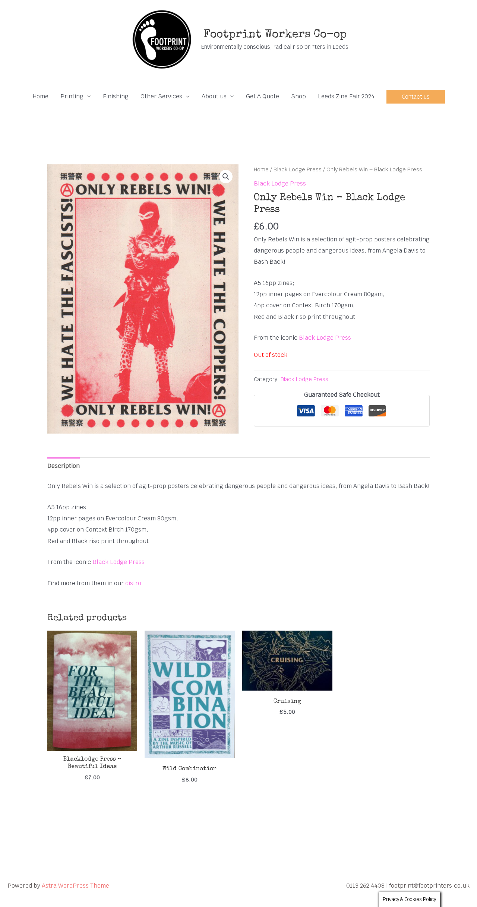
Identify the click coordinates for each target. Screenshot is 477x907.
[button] (415, 97)
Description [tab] (63, 466)
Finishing (116, 96)
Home (40, 96)
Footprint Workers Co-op (275, 35)
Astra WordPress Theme (75, 885)
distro (133, 583)
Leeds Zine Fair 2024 (346, 96)
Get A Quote (262, 96)
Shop (298, 96)
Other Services (161, 96)
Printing (71, 96)
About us (214, 96)
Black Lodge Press (298, 169)
